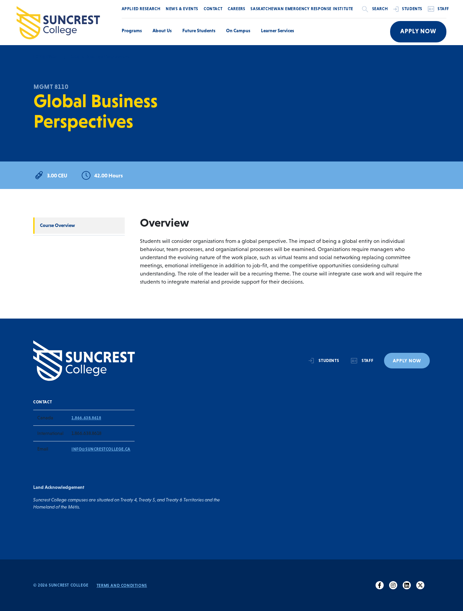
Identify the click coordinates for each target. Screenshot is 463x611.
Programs (132, 30)
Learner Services (277, 30)
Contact (213, 8)
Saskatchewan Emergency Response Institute (301, 8)
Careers (236, 8)
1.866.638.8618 (86, 418)
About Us (162, 30)
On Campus (238, 30)
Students (412, 8)
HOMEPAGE (45, 56)
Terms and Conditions (122, 585)
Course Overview (57, 225)
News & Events (182, 8)
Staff (443, 8)
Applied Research (141, 8)
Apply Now (418, 31)
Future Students (198, 30)
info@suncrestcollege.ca (101, 449)
